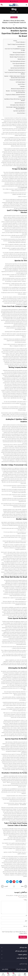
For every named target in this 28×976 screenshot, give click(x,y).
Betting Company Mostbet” (19, 52)
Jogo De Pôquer (21, 84)
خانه (17, 12)
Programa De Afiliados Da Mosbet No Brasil (15, 94)
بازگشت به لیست (14, 886)
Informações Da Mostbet (19, 66)
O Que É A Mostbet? (20, 42)
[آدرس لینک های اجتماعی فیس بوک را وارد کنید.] (17, 1)
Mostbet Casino (21, 59)
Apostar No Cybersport (20, 103)
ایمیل (26, 921)
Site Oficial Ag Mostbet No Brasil (17, 61)
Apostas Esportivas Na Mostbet (18, 68)
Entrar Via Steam (21, 113)
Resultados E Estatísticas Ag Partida (16, 70)
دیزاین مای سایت (11, 969)
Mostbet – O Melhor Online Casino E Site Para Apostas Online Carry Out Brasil (14, 76)
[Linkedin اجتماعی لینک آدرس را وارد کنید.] (12, 1)
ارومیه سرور (14, 970)
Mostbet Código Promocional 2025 (17, 57)
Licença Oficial (22, 97)
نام (26, 915)
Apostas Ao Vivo (21, 46)
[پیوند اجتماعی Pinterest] (14, 1)
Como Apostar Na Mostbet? (18, 63)
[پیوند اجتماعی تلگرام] (11, 1)
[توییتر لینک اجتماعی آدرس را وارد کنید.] (16, 1)
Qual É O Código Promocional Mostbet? (16, 44)
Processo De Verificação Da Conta (17, 80)
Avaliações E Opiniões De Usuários (17, 55)
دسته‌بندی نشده (12, 12)
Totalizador (22, 86)
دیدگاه (25, 900)
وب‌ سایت (25, 926)
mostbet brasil (23, 187)
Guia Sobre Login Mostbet (19, 111)
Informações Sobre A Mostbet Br (17, 105)
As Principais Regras (20, 82)
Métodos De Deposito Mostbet (18, 89)
